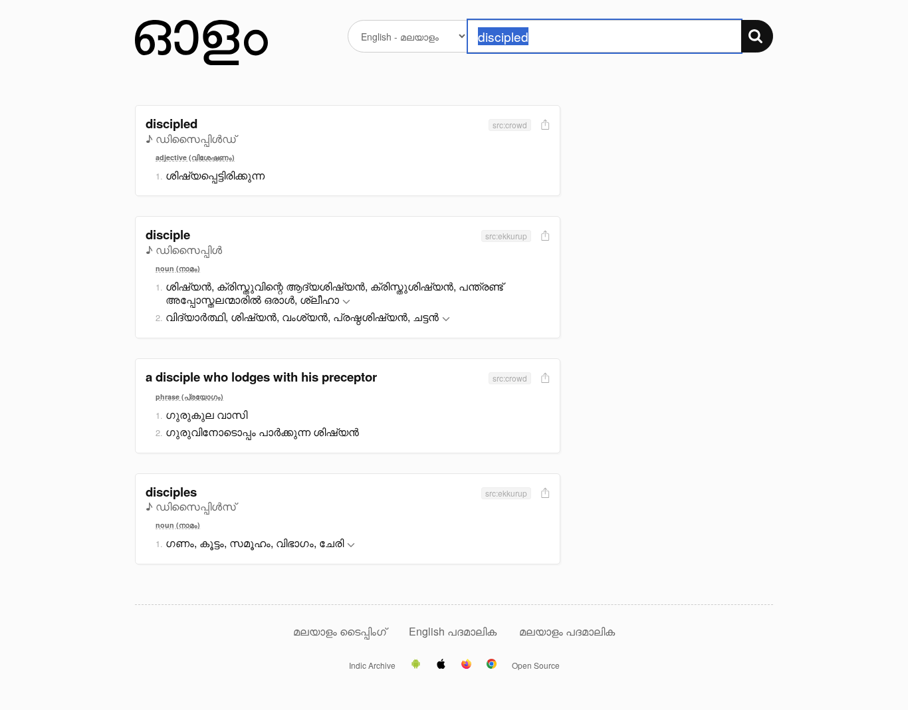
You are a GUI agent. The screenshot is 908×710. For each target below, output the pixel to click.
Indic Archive (372, 665)
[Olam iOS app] (441, 665)
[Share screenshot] (544, 125)
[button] (346, 302)
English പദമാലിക (454, 631)
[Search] (757, 36)
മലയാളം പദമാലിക (567, 631)
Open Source (536, 665)
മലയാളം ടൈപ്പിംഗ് (339, 631)
